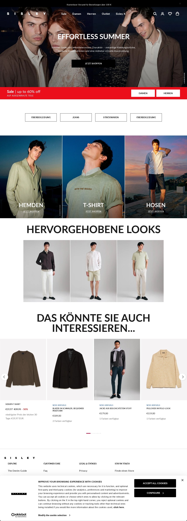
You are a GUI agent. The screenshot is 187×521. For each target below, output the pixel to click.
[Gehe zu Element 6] (97, 433)
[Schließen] (180, 3)
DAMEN (143, 93)
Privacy (83, 470)
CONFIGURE (153, 493)
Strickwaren (111, 117)
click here (119, 507)
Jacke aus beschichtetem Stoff (115, 408)
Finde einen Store (124, 470)
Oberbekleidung (41, 117)
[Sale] (93, 93)
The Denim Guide (17, 470)
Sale (63, 13)
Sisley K (121, 13)
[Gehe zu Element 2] (91, 433)
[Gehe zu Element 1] (88, 433)
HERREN (168, 93)
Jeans (76, 117)
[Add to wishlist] (4, 342)
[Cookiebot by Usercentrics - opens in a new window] (19, 515)
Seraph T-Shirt (13, 404)
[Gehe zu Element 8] (100, 433)
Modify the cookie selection (52, 515)
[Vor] (132, 3)
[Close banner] (182, 480)
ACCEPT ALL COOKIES (155, 483)
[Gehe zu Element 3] (93, 433)
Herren (91, 13)
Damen (76, 13)
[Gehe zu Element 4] (94, 433)
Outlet (106, 13)
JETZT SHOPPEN (93, 63)
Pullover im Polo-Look (158, 408)
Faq (45, 470)
